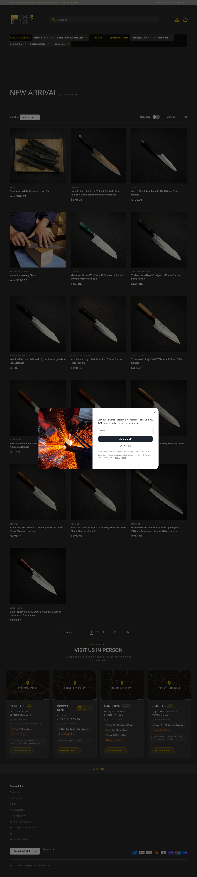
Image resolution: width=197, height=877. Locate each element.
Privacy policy (120, 458)
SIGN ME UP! (126, 439)
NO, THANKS (126, 446)
